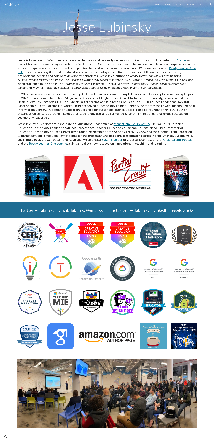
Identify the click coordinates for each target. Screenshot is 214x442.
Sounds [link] (179, 4)
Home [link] (156, 4)
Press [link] (201, 4)
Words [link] (167, 4)
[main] (107, 26)
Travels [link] (190, 4)
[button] (210, 4)
